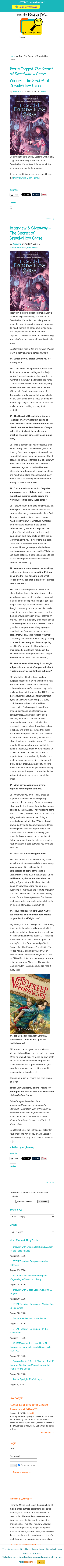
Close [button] (41, 1562)
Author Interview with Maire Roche (29, 1318)
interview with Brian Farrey (26, 177)
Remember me (28, 1465)
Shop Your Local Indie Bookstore (25, 1545)
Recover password (22, 1472)
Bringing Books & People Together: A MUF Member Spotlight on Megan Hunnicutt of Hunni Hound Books (32, 1365)
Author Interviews (18, 247)
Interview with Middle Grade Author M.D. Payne (31, 1292)
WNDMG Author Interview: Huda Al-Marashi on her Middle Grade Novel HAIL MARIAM (30, 1347)
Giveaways (32, 247)
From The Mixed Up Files (32, 24)
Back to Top (50, 219)
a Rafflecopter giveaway (22, 1147)
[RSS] (51, 8)
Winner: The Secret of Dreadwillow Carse (30, 83)
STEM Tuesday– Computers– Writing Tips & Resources (32, 1306)
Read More (30, 1562)
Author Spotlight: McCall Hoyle (27, 1379)
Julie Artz (17, 91)
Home (12, 56)
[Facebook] (45, 8)
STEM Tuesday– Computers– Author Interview (29, 1263)
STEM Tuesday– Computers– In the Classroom (29, 1331)
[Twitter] (42, 8)
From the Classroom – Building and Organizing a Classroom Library (28, 1277)
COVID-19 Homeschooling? (32, 2)
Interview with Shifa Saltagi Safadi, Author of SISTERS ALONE (31, 1249)
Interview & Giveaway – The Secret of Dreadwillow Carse (30, 233)
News (43, 91)
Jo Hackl (30, 1413)
